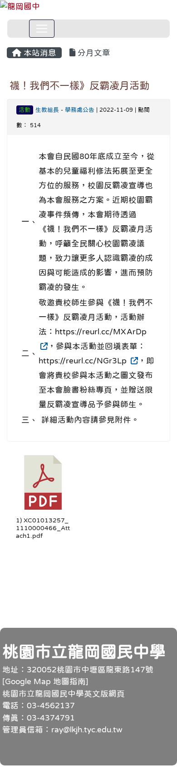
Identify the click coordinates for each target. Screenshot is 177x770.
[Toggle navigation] (41, 29)
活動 (24, 110)
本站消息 (38, 53)
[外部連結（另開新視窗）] (43, 346)
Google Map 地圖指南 (45, 681)
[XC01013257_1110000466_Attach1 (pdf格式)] (43, 482)
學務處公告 (79, 110)
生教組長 (47, 110)
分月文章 (92, 53)
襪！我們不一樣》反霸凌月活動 (79, 85)
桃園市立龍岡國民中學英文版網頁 (63, 694)
